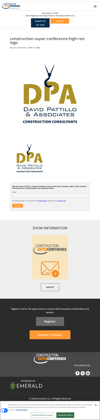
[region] (50, 410)
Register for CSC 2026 (40, 23)
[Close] (96, 405)
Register (50, 321)
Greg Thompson (20, 47)
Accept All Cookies (65, 415)
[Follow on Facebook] (77, 373)
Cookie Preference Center (42, 415)
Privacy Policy (22, 410)
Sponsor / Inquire (50, 335)
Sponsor (60, 21)
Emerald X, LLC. (44, 398)
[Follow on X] (83, 373)
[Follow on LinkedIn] (88, 373)
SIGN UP (50, 287)
